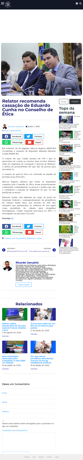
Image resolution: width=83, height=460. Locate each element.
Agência (27, 457)
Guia (34, 457)
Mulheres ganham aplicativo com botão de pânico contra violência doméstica (70, 167)
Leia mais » (5, 336)
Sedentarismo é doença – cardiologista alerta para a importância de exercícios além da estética (69, 249)
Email (4, 402)
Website (5, 411)
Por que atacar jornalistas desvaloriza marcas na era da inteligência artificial (42, 359)
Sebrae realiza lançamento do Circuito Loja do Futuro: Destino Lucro (14, 326)
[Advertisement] (41, 26)
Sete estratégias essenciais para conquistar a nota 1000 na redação (13, 359)
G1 (12, 218)
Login (57, 457)
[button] (12, 136)
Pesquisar (75, 101)
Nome (4, 393)
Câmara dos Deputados (15, 238)
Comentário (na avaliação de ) (14, 430)
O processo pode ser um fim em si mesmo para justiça (43, 325)
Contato (49, 457)
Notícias (41, 457)
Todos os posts (24, 285)
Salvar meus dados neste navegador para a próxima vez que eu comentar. (28, 424)
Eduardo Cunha (34, 238)
